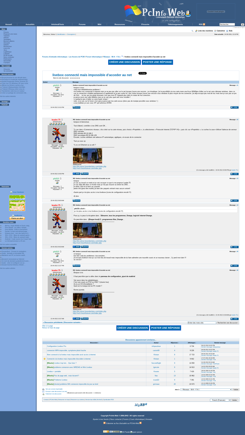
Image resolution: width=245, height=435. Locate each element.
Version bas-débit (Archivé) (93, 399)
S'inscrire (145, 24)
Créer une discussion (124, 62)
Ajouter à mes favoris (101, 419)
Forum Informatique (94, 57)
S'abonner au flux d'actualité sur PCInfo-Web (122, 423)
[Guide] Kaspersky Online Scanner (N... (15, 81)
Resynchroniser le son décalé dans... (14, 78)
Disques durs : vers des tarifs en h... (17, 233)
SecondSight (156, 363)
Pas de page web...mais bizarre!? (66, 376)
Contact (46, 399)
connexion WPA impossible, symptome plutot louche (66, 350)
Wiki (99, 24)
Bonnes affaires (9, 41)
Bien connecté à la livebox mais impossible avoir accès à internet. (71, 355)
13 (175, 376)
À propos (7, 62)
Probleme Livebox (60, 380)
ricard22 (156, 380)
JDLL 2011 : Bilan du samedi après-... (18, 235)
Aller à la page (47, 326)
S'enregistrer (71, 34)
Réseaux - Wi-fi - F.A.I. (112, 57)
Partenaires (8, 59)
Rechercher (8, 46)
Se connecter (8, 71)
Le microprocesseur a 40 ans (15, 241)
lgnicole (156, 367)
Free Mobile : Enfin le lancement (16, 229)
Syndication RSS (108, 399)
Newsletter (7, 61)
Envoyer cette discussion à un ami (56, 391)
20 (175, 384)
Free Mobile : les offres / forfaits (15, 228)
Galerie (6, 45)
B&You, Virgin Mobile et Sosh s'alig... (17, 226)
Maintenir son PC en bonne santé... (14, 255)
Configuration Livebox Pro (56, 346)
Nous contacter (9, 57)
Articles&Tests (57, 24)
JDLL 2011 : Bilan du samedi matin (17, 237)
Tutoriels (7, 36)
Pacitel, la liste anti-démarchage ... (17, 231)
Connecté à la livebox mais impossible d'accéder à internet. (69, 359)
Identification (61, 34)
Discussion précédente (53, 322)
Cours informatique (137, 419)
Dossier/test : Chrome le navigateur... (14, 251)
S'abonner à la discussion (53, 394)
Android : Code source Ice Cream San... (18, 239)
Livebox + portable (54, 371)
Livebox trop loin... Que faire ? (65, 363)
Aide (230, 31)
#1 (237, 85)
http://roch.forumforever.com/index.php (87, 168)
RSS (201, 24)
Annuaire (7, 43)
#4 (237, 205)
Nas (156, 376)
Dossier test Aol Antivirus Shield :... (13, 265)
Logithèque (7, 52)
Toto (214, 372)
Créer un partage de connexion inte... (14, 93)
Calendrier (221, 31)
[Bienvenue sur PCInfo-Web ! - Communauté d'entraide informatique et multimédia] (97, 11)
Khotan (156, 355)
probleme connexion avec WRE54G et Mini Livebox (73, 367)
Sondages (7, 39)
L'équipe (7, 54)
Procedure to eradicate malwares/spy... (15, 79)
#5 (237, 251)
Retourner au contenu (77, 399)
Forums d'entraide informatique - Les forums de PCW (63, 57)
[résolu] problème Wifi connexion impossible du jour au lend (76, 384)
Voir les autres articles (7, 268)
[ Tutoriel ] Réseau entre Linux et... (13, 89)
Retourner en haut (64, 399)
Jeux (5, 50)
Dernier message (206, 347)
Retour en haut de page (50, 328)
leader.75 (234, 170)
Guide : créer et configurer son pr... (13, 263)
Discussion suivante (72, 322)
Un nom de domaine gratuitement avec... (16, 261)
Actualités (30, 24)
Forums (82, 24)
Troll (214, 359)
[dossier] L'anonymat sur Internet (13, 259)
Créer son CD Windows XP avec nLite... (15, 83)
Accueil (8, 24)
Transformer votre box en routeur (13, 91)
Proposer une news (10, 34)
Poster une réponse (157, 62)
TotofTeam (216, 364)
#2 (237, 119)
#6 (237, 270)
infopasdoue (156, 346)
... (2, 257)
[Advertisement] (17, 145)
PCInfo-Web (53, 399)
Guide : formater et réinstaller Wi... (13, 253)
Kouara (156, 371)
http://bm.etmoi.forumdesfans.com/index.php (89, 166)
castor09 (156, 350)
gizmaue (156, 384)
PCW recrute (8, 55)
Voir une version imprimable (54, 389)
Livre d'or (7, 48)
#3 (237, 178)
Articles (6, 37)
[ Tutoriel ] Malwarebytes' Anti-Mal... (14, 87)
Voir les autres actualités (8, 244)
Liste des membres (205, 31)
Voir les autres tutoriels (8, 96)
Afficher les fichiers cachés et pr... (13, 85)
